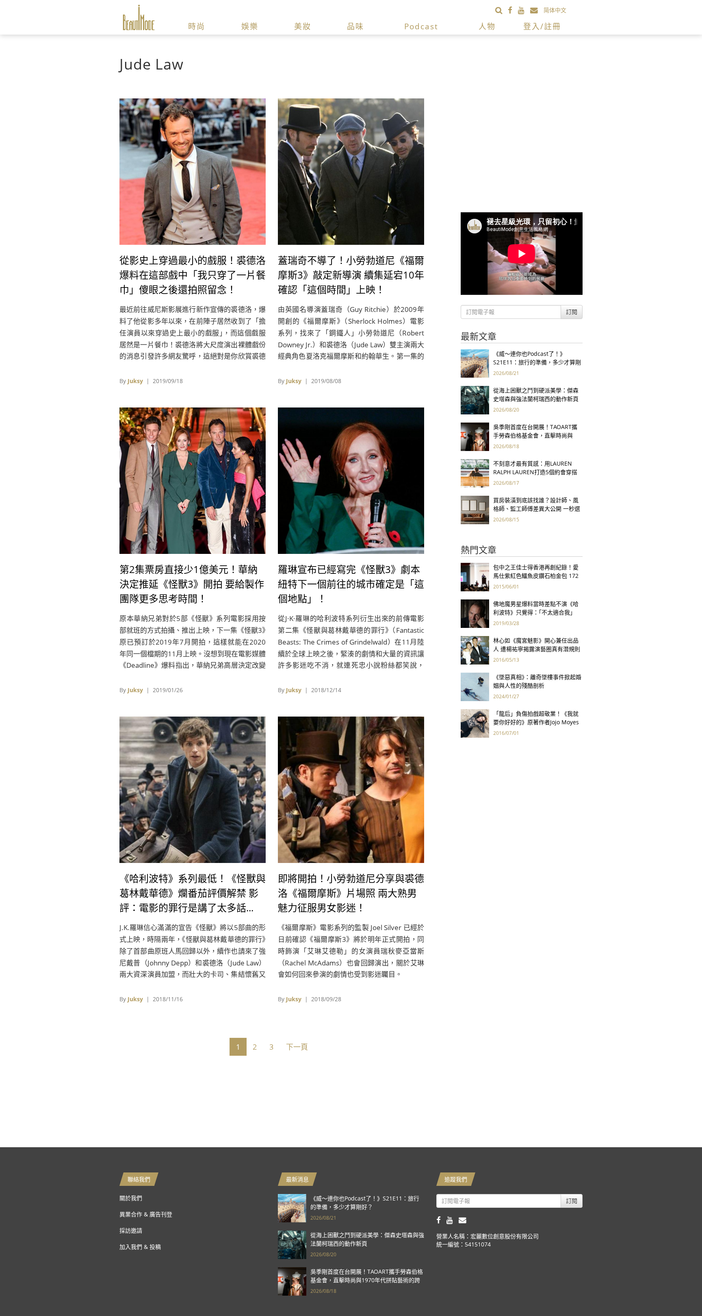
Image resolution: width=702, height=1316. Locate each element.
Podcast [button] (421, 26)
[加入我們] (537, 10)
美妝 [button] (302, 26)
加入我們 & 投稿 (140, 1247)
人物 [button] (487, 26)
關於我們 (130, 1198)
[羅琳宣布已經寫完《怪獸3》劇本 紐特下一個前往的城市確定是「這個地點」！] (351, 480)
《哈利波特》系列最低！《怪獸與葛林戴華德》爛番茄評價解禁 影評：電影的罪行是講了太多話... (192, 893)
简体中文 (555, 10)
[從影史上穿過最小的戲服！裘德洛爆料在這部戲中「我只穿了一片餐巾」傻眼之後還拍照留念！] (192, 171)
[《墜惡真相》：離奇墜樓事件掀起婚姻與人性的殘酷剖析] (475, 686)
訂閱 (571, 312)
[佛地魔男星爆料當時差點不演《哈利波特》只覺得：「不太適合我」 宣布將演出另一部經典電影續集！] (475, 613)
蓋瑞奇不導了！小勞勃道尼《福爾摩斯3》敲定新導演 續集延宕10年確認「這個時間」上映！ (351, 274)
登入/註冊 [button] (542, 26)
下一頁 (297, 1047)
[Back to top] (675, 1289)
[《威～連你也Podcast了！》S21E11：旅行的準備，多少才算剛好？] (475, 363)
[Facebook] (513, 10)
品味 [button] (355, 26)
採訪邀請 (130, 1230)
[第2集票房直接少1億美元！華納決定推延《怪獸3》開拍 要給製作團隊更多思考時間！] (192, 480)
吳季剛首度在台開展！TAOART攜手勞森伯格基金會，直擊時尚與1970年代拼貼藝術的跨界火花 (535, 435)
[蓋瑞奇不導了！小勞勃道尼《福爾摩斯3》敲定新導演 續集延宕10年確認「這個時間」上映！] (351, 171)
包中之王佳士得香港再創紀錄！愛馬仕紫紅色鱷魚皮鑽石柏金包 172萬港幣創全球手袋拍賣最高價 (535, 575)
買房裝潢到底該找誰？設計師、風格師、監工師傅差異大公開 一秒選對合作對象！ (536, 508)
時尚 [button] (196, 26)
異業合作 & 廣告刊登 (145, 1214)
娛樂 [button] (249, 26)
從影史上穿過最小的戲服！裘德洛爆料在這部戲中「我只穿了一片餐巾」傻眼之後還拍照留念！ (192, 274)
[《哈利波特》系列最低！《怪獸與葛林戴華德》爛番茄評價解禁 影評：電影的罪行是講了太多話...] (192, 789)
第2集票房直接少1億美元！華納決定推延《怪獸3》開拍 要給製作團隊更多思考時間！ (191, 583)
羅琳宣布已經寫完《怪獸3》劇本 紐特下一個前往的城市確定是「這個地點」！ (351, 583)
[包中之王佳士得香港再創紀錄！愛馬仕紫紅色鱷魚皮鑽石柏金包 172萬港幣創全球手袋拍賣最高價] (475, 576)
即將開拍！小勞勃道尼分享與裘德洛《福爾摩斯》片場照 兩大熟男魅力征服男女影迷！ (351, 893)
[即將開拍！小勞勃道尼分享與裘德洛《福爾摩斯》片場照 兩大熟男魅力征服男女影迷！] (351, 789)
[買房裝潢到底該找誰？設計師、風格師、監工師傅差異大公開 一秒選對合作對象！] (475, 509)
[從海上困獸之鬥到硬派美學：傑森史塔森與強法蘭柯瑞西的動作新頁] (475, 399)
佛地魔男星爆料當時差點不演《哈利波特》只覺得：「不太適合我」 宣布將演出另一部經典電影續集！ (535, 612)
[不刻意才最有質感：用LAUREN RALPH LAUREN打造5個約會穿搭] (475, 473)
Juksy (135, 381)
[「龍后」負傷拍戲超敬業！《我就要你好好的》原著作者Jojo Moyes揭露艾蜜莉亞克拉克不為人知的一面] (475, 723)
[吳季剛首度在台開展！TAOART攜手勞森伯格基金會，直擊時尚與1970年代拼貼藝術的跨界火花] (475, 436)
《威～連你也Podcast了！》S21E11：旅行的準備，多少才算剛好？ (537, 362)
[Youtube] (524, 10)
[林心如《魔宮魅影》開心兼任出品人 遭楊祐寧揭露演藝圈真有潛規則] (475, 650)
